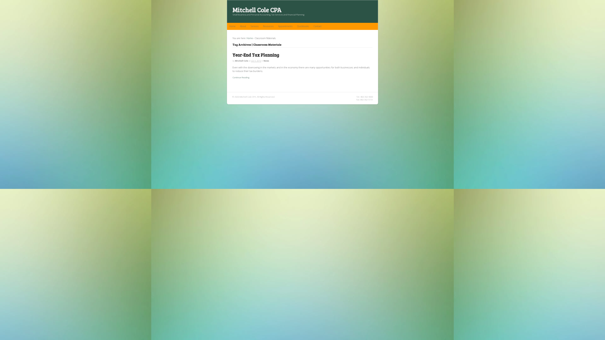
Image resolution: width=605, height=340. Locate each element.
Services (255, 26)
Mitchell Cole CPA (257, 9)
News (266, 61)
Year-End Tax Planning (256, 55)
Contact (318, 26)
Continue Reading (241, 77)
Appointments (285, 26)
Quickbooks (303, 26)
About (243, 26)
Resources (268, 26)
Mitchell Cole (241, 61)
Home (232, 26)
